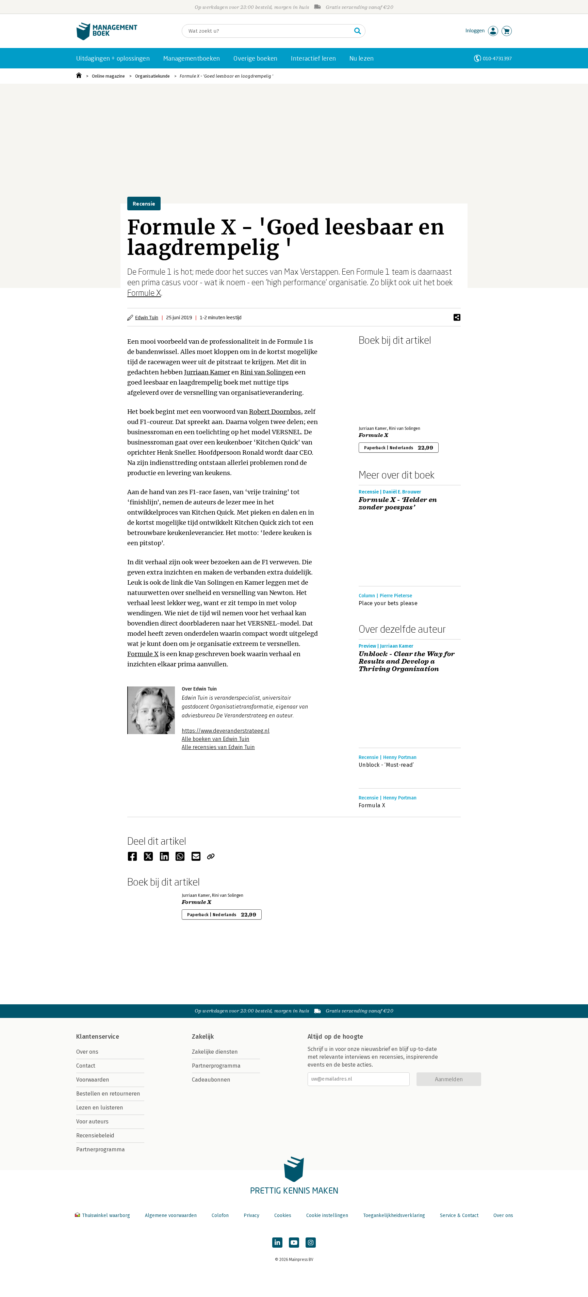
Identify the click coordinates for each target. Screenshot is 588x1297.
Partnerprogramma (100, 1149)
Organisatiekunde (152, 76)
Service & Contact (459, 1215)
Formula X (372, 805)
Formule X (144, 292)
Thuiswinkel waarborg (106, 1215)
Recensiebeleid (95, 1135)
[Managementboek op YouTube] (294, 1242)
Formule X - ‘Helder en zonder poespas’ (398, 503)
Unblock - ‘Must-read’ (386, 765)
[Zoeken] (357, 31)
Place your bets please (388, 603)
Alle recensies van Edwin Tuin (218, 747)
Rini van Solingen (266, 372)
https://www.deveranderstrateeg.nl (226, 731)
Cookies (282, 1215)
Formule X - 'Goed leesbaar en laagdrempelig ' (226, 76)
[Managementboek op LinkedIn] (277, 1242)
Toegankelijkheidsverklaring (394, 1215)
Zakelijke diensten (215, 1052)
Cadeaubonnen (211, 1079)
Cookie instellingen (327, 1215)
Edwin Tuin (146, 317)
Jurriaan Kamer (207, 372)
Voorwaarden (92, 1079)
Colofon (220, 1215)
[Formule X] (382, 384)
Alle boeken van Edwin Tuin (215, 739)
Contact (85, 1066)
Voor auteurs (92, 1121)
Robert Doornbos (275, 412)
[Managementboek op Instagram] (311, 1242)
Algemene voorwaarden (171, 1215)
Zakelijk (203, 1036)
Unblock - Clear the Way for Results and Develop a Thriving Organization (407, 661)
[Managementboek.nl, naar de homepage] (106, 39)
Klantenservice (97, 1036)
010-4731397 (497, 58)
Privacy (251, 1215)
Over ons (87, 1052)
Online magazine (108, 76)
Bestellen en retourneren (108, 1093)
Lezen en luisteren (99, 1107)
